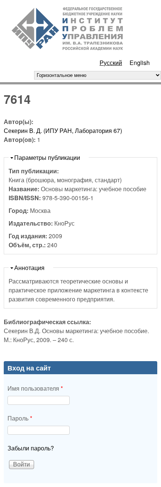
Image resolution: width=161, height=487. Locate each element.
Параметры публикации (47, 157)
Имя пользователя (35, 388)
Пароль (19, 418)
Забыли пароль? (30, 448)
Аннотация (29, 267)
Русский (111, 62)
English (140, 62)
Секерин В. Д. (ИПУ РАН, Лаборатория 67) (63, 130)
